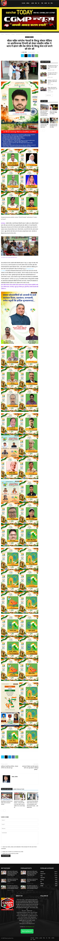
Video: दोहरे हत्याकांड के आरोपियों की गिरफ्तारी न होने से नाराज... (52, 89)
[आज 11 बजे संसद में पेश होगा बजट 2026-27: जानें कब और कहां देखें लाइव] (54, 107)
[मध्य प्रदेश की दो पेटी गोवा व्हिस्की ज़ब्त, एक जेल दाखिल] (54, 120)
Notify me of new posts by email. (11, 853)
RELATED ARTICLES (7, 789)
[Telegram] (29, 55)
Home (2, 34)
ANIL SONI (24, 52)
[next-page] (4, 810)
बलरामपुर (12, 34)
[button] (56, 3)
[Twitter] (22, 55)
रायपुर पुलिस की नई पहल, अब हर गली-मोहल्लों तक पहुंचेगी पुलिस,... (53, 67)
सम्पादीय (45, 3)
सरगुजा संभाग (7, 34)
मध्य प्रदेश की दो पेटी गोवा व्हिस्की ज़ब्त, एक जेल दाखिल (53, 126)
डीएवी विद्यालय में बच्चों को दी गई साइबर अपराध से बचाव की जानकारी (6, 803)
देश (38, 3)
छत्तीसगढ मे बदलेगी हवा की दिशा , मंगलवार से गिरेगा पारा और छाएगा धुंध (9, 767)
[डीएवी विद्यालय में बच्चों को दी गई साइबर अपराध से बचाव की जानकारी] (6, 796)
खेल (48, 3)
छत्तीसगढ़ (27, 3)
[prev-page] (2, 810)
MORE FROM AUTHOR (18, 789)
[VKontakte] (41, 900)
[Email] (26, 55)
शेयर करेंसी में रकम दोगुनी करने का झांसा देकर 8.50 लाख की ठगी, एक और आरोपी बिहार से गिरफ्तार (13, 887)
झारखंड (32, 3)
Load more (48, 95)
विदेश (42, 3)
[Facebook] (33, 55)
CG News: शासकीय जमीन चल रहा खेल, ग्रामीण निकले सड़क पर (52, 82)
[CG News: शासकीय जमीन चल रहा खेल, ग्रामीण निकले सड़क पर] (43, 82)
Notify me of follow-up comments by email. (13, 851)
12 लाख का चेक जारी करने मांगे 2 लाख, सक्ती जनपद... (44, 126)
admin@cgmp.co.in (29, 926)
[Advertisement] (29, 18)
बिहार (36, 3)
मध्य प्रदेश (23, 3)
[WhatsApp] (36, 55)
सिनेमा (52, 3)
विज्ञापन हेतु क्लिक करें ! (27, 931)
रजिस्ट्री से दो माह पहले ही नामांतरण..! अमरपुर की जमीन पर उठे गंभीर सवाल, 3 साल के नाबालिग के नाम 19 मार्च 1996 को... (19, 804)
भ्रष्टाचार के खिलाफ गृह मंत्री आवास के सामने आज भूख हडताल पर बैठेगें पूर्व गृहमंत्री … (30, 768)
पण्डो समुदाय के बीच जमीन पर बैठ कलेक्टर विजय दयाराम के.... (52, 74)
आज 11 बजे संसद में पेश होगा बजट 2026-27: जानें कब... (53, 112)
